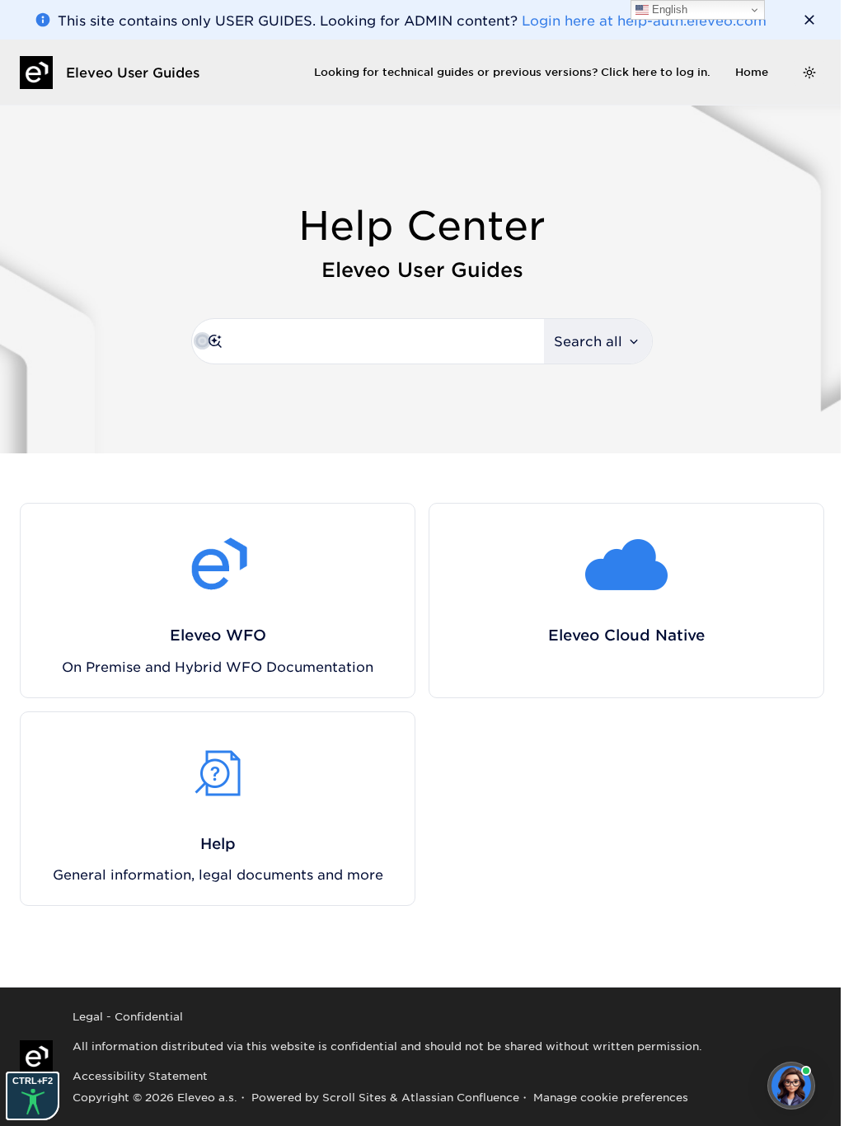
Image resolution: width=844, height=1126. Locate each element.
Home (751, 71)
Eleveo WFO (218, 635)
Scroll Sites (354, 1097)
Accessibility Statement (140, 1075)
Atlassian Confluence (460, 1097)
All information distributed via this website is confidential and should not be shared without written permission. (387, 1046)
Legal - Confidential (128, 1016)
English (668, 9)
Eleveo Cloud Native (626, 635)
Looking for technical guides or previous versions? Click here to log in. (512, 71)
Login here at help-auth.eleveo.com (644, 20)
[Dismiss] (809, 20)
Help (218, 843)
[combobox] (368, 341)
